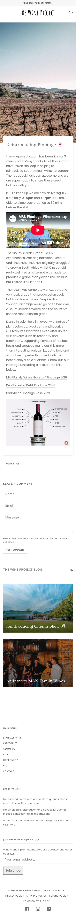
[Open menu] (9, 13)
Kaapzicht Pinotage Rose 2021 (28, 393)
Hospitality (10, 760)
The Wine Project (22, 890)
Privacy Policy (14, 895)
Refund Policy (58, 895)
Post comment (15, 550)
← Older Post (12, 463)
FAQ (5, 765)
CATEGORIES (10, 743)
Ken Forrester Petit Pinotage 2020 (30, 385)
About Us (9, 748)
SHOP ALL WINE (12, 737)
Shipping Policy (36, 895)
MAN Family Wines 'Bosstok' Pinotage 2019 (36, 377)
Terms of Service (53, 890)
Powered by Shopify (36, 901)
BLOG (6, 754)
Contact (8, 771)
